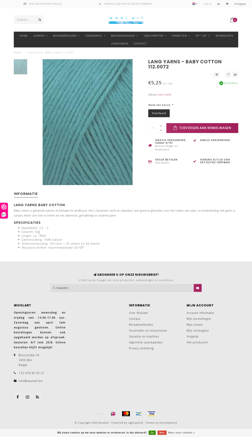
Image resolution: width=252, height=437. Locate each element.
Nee (162, 432)
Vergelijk (193, 336)
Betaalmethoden (141, 324)
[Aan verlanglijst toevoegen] (228, 74)
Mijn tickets (195, 324)
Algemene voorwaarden (146, 342)
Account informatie (200, 313)
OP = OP (201, 35)
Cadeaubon (119, 43)
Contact (140, 43)
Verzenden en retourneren (148, 330)
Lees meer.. (165, 94)
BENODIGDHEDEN (123, 35)
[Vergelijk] (218, 4)
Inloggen (240, 4)
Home (23, 35)
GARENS (38, 35)
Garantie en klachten (144, 336)
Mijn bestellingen (199, 319)
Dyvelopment (168, 422)
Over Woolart (138, 313)
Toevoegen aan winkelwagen (204, 128)
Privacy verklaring (141, 348)
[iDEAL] (113, 414)
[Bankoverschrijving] (100, 414)
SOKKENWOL (94, 35)
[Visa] (152, 414)
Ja (152, 432)
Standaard (159, 113)
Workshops (224, 35)
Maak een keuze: (160, 105)
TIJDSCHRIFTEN (153, 35)
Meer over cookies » (181, 432)
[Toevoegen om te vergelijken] (235, 74)
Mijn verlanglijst (198, 330)
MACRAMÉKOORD (65, 35)
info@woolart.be (31, 381)
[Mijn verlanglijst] (227, 4)
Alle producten (197, 342)
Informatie (26, 193)
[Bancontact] (139, 414)
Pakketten (179, 35)
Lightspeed (135, 422)
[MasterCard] (126, 414)
